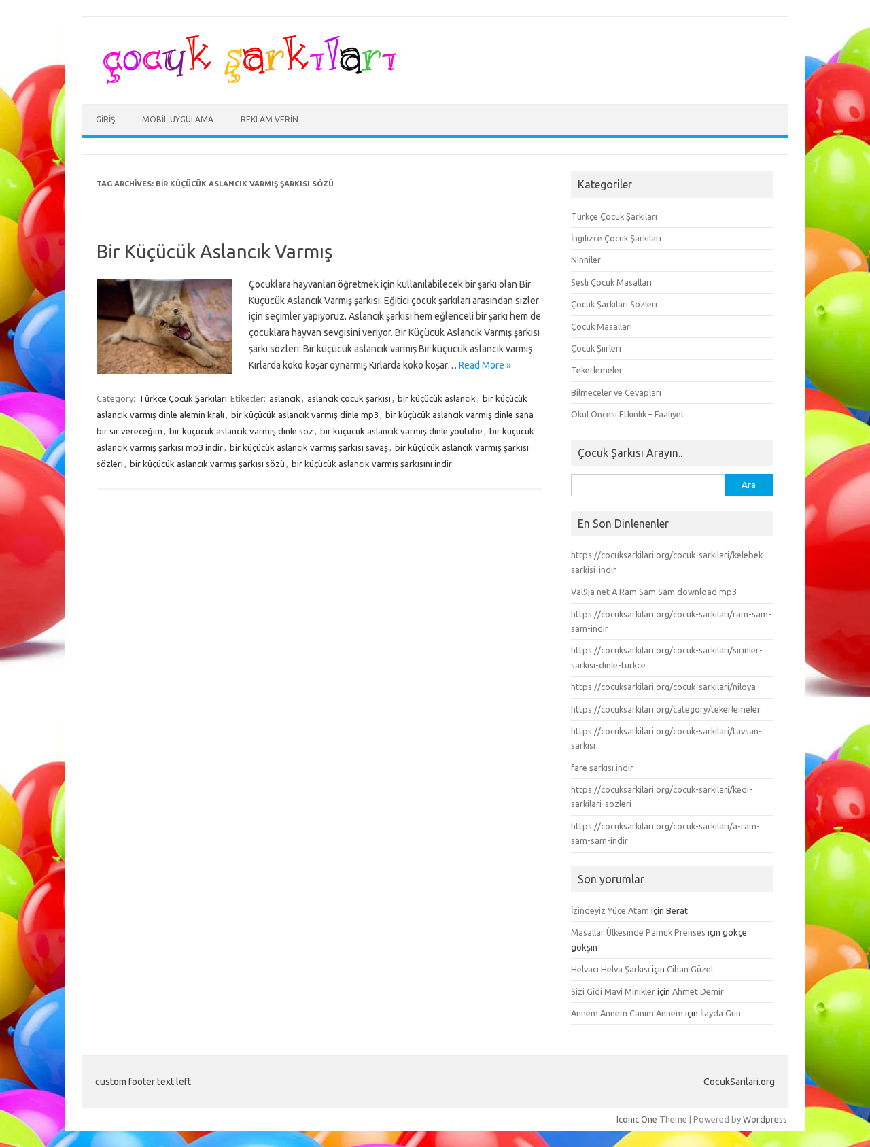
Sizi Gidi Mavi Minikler (613, 991)
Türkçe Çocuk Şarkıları (183, 398)
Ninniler (586, 259)
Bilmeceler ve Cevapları (616, 392)
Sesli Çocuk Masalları (611, 282)
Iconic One (636, 1119)
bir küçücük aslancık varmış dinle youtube (401, 431)
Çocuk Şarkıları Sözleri (614, 304)
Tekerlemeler (597, 370)
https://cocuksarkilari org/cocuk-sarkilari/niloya (663, 686)
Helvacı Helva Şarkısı (610, 969)
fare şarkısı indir (602, 767)
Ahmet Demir (698, 991)
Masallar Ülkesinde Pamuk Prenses (638, 932)
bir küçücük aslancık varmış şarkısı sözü (207, 463)
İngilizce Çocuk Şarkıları (616, 238)
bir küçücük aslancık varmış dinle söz (241, 431)
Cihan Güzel (690, 969)
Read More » (485, 365)
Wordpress (765, 1119)
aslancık (284, 398)
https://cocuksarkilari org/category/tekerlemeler (666, 709)
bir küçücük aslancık (437, 398)
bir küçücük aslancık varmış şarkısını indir (372, 463)
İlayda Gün (720, 1013)
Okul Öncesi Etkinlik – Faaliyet (627, 414)
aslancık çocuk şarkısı (349, 398)
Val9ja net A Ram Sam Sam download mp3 (654, 591)
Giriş (105, 119)
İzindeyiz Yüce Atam (610, 910)
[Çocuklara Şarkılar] (246, 80)
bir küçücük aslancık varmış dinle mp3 (305, 415)
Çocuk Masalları (601, 326)
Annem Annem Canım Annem (627, 1013)
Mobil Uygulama (177, 119)
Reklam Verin (269, 119)
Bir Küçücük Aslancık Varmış (214, 251)
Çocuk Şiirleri (596, 348)
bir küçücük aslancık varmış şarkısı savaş (309, 447)
